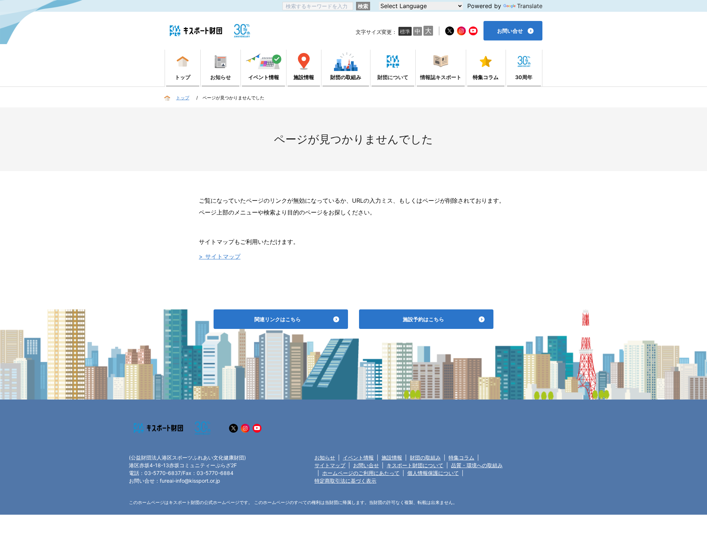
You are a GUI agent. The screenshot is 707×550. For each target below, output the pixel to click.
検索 (363, 6)
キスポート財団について (415, 465)
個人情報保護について (433, 473)
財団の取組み (425, 457)
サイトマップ (329, 465)
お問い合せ (366, 465)
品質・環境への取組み (477, 465)
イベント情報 (358, 457)
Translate (529, 6)
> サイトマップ (219, 256)
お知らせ (324, 457)
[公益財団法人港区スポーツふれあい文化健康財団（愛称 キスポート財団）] (196, 30)
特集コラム (461, 457)
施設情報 (391, 457)
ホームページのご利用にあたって (361, 473)
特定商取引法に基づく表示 (345, 481)
